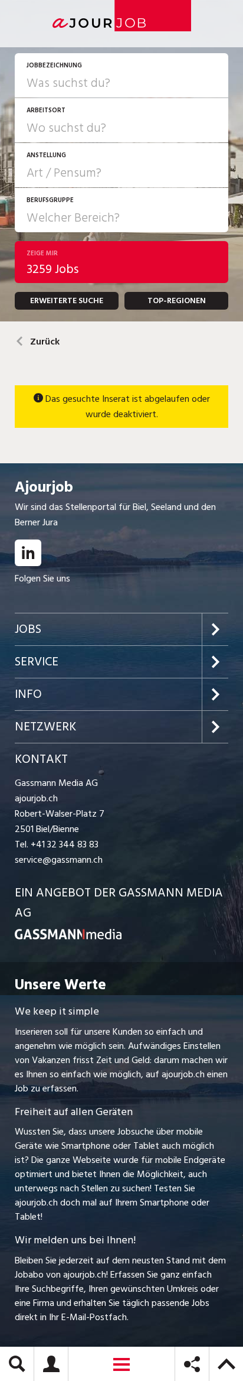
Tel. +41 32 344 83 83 (56, 844)
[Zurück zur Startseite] (68, 936)
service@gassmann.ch (59, 859)
